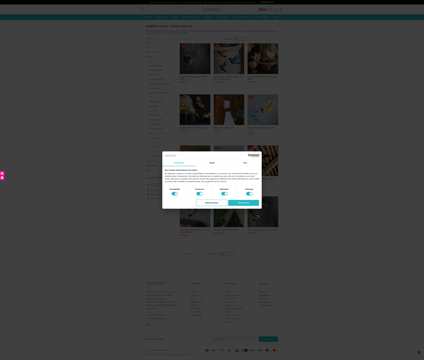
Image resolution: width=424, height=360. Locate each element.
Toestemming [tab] (179, 163)
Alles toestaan (243, 203)
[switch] (199, 193)
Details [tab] (212, 163)
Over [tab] (245, 163)
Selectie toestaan (211, 203)
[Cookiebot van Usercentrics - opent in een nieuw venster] (249, 155)
